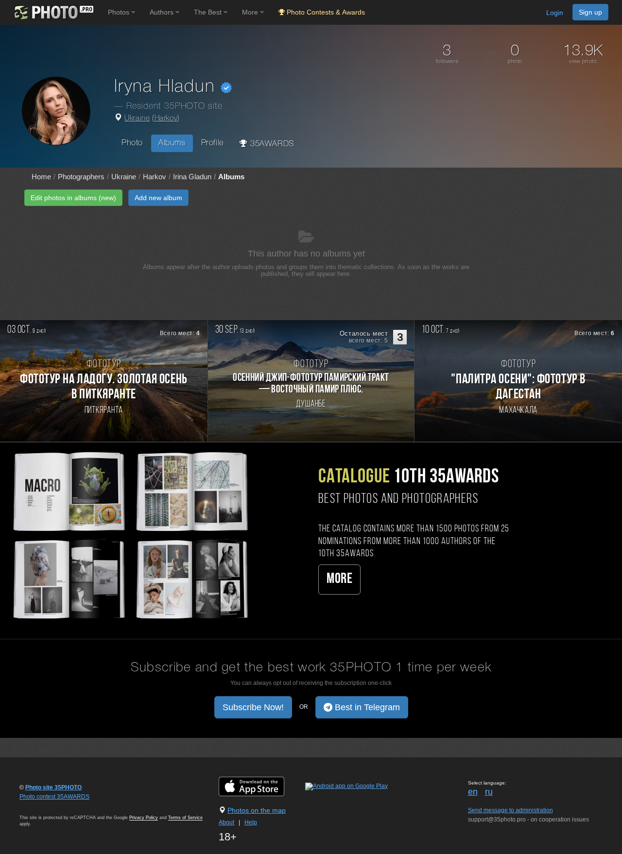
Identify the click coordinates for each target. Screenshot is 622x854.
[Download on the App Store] (261, 786)
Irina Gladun (192, 176)
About (226, 822)
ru (489, 792)
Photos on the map (256, 810)
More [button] (251, 12)
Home (41, 176)
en (473, 792)
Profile (212, 143)
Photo (132, 143)
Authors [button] (162, 12)
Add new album (158, 198)
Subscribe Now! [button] (253, 707)
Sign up (590, 12)
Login (554, 12)
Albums (172, 143)
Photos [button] (119, 12)
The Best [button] (209, 12)
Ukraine (137, 118)
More (339, 579)
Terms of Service (185, 817)
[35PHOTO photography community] (52, 12)
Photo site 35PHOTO (53, 787)
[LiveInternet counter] (40, 806)
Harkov (166, 118)
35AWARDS (270, 144)
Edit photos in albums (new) (73, 198)
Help (250, 822)
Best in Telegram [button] (366, 707)
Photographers (81, 176)
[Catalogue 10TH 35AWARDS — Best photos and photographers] (129, 534)
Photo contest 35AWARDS (54, 796)
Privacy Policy (143, 817)
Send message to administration (510, 810)
